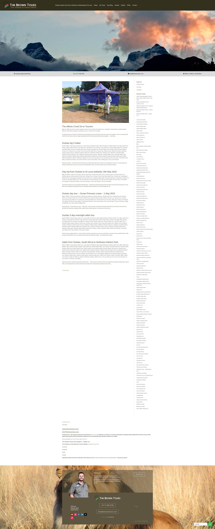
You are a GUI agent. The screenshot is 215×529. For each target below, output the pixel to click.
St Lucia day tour (96, 157)
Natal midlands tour (140, 309)
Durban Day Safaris (104, 219)
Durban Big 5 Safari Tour (116, 147)
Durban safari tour (98, 221)
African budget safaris (141, 128)
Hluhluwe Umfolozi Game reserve (88, 154)
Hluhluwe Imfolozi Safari (91, 224)
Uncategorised (139, 395)
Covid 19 (72, 129)
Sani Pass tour (139, 331)
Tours (137, 382)
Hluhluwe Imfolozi (116, 151)
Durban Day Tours (120, 174)
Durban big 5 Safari (71, 143)
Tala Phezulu (139, 362)
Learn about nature (140, 303)
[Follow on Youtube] (72, 514)
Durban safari (74, 176)
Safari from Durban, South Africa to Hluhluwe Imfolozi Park (90, 242)
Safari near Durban (121, 156)
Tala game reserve (117, 199)
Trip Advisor (84, 439)
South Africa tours (83, 131)
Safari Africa (139, 316)
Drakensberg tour (140, 176)
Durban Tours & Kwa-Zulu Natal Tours (94, 129)
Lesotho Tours (139, 305)
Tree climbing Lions (103, 159)
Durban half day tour (141, 209)
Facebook (64, 447)
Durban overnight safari (116, 219)
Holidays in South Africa (111, 129)
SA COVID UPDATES (141, 521)
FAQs (128, 5)
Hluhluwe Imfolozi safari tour (82, 152)
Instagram (64, 449)
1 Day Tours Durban (75, 174)
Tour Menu (138, 87)
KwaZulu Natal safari (73, 156)
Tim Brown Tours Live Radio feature (144, 375)
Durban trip (100, 151)
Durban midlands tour (141, 211)
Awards (117, 5)
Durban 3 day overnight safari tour (78, 215)
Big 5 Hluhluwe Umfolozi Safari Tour (109, 145)
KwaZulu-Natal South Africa (23, 73)
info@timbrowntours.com (136, 73)
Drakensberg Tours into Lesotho (143, 180)
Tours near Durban (93, 159)
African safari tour (140, 135)
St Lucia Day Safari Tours (72, 179)
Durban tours (72, 151)
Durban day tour (110, 174)
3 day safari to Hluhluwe (89, 145)
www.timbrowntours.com (93, 444)
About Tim (139, 474)
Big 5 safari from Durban (142, 150)
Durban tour (65, 151)
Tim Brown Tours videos (74, 201)
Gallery (123, 5)
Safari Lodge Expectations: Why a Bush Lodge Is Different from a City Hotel (144, 98)
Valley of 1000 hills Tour (141, 399)
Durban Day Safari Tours (98, 174)
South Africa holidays (72, 131)
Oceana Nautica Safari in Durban (144, 314)
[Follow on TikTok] (72, 518)
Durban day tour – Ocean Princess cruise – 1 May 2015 (88, 193)
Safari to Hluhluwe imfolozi (79, 157)
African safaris (139, 139)
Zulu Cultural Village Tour (78, 203)
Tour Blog (110, 5)
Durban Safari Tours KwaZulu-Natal (108, 149)
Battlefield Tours (140, 141)
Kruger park (139, 289)
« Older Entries (65, 270)
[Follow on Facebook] (78, 514)
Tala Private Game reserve (142, 365)
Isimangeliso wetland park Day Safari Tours (81, 178)
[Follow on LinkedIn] (82, 514)
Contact (134, 5)
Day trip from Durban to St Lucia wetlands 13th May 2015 (89, 171)
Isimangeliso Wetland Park (105, 253)
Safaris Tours (98, 257)
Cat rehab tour (82, 147)
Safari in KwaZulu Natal (109, 156)
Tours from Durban (82, 159)
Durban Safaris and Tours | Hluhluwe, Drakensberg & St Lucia (73, 5)
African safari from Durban (142, 133)
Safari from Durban (97, 156)
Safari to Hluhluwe (67, 157)
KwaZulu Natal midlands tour (143, 294)
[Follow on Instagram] (75, 514)
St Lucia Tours (115, 157)
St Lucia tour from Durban (105, 179)
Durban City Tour (140, 191)
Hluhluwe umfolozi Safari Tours (106, 154)
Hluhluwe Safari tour (76, 226)
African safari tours (140, 137)
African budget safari (141, 126)
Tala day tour (139, 358)
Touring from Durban (70, 159)
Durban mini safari (140, 213)
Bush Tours (139, 154)
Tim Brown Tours (140, 84)
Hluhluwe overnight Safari (117, 152)
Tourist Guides (76, 439)
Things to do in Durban (141, 367)
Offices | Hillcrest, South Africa (193, 73)
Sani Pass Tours (140, 334)
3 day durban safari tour (76, 145)
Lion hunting (139, 307)
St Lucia (89, 157)
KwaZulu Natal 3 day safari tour (143, 292)
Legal (136, 506)
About (96, 5)
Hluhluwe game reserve (141, 246)
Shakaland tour (139, 336)
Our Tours (102, 5)
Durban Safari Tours (73, 198)
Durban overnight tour (92, 149)
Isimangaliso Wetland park (142, 279)
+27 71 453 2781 (79, 73)
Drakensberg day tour (141, 165)
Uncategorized (139, 397)
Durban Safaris (80, 129)
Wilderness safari (140, 404)
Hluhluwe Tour (75, 154)
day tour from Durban (141, 163)
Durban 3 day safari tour (102, 147)
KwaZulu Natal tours (110, 178)
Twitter (63, 452)
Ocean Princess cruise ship (104, 199)
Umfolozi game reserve (141, 393)
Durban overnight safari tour (78, 149)
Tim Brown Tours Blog (94, 131)
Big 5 (97, 145)
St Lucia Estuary (106, 157)
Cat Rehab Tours (91, 147)
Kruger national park (141, 287)
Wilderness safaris (140, 406)
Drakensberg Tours (140, 178)
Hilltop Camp (107, 151)
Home (137, 277)
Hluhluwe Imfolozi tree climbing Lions (100, 152)
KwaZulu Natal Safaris (86, 156)
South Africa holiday (141, 338)
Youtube (64, 455)
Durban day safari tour (87, 196)
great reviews (94, 434)
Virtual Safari (139, 402)
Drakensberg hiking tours (142, 168)
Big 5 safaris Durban (72, 147)
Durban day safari (86, 174)
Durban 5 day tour (140, 187)
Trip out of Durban (114, 159)
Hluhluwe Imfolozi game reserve (75, 224)
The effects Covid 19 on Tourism (77, 126)
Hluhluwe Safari (66, 154)
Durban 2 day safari (140, 182)
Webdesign (104, 517)
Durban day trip (66, 176)
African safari (139, 130)
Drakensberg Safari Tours (142, 170)
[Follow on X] (85, 514)
